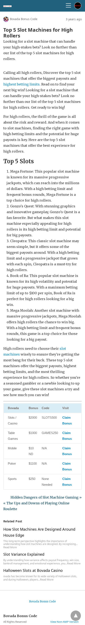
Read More (10, 547)
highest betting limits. (21, 84)
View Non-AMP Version (64, 622)
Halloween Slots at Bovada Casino (33, 570)
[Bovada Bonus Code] (7, 6)
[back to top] (76, 616)
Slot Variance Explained (23, 554)
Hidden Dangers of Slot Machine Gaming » (46, 497)
